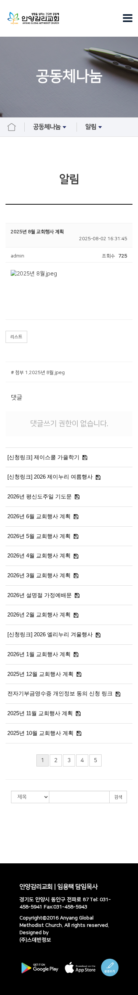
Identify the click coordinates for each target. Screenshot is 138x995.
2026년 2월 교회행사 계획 (39, 614)
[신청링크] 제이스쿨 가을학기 (43, 457)
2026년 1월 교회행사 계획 (39, 654)
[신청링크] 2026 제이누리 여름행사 (50, 476)
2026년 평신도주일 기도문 (39, 496)
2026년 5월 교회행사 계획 (39, 536)
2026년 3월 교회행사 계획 (39, 575)
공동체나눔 (47, 127)
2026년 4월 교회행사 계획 (39, 555)
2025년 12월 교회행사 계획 (40, 674)
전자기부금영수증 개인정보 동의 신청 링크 (60, 693)
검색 (118, 797)
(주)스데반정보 (35, 940)
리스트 (16, 336)
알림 (90, 127)
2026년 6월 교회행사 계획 (39, 516)
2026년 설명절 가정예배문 (39, 595)
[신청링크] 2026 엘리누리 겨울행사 (50, 634)
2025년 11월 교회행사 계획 (40, 713)
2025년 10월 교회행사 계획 (40, 733)
